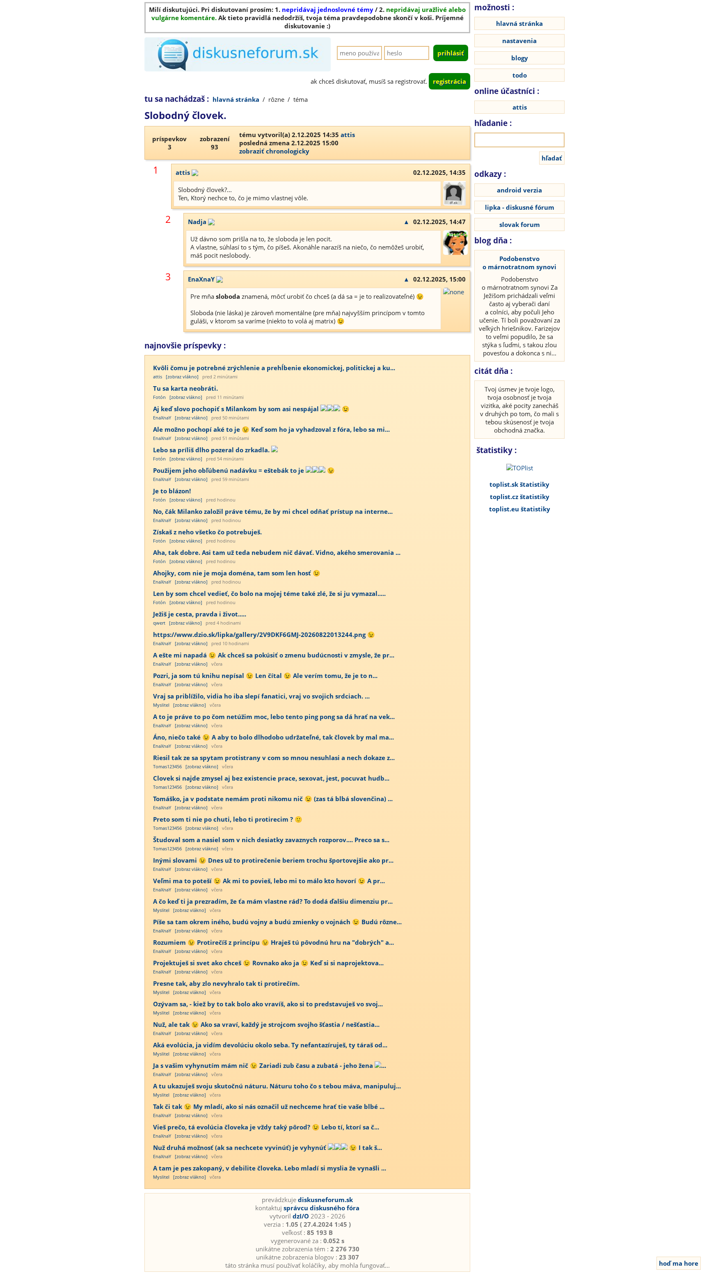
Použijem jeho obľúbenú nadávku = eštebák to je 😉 (244, 470)
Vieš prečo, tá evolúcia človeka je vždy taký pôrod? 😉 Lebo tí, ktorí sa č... (266, 1127)
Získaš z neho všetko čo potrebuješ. (207, 532)
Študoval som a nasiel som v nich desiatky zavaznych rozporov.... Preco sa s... (271, 840)
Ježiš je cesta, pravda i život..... (199, 614)
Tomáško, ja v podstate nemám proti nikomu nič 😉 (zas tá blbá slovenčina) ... (273, 799)
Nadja (197, 222)
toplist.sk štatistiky (519, 484)
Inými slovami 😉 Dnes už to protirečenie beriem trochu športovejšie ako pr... (273, 860)
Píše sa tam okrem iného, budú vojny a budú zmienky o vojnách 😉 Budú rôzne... (277, 922)
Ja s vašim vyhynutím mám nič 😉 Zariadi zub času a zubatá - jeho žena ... (269, 1065)
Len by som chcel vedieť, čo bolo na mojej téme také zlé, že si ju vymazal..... (269, 593)
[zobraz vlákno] (182, 376)
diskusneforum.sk (325, 1200)
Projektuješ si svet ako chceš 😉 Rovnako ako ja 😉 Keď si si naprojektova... (268, 963)
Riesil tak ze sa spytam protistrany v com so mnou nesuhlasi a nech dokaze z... (274, 758)
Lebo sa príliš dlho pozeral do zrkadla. (212, 450)
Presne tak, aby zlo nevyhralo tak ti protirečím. (226, 983)
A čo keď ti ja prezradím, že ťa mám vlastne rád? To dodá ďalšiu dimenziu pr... (273, 901)
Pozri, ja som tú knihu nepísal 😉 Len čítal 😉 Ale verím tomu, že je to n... (265, 675)
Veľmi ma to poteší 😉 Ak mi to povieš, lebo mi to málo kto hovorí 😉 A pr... (269, 881)
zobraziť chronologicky (274, 151)
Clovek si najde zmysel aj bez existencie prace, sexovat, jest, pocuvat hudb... (271, 778)
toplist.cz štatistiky (519, 496)
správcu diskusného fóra (321, 1208)
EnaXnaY (201, 279)
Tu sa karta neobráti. (185, 388)
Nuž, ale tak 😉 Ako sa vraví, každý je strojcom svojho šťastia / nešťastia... (266, 1024)
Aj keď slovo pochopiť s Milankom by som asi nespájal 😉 (251, 409)
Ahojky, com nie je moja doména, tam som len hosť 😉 (236, 573)
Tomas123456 (167, 766)
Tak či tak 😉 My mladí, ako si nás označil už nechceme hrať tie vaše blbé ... (268, 1106)
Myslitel (161, 705)
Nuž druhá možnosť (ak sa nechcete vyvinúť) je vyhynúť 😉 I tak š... (267, 1147)
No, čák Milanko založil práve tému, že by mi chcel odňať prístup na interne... (273, 511)
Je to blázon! (172, 491)
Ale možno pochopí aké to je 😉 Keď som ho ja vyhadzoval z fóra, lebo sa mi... (271, 429)
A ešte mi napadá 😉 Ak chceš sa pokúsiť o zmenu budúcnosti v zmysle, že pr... (273, 655)
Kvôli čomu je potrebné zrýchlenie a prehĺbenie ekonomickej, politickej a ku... (274, 368)
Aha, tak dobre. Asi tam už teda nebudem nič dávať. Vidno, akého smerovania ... (276, 552)
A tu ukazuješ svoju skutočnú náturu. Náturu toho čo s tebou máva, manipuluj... (277, 1086)
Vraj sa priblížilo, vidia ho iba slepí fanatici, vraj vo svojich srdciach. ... (261, 696)
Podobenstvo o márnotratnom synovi (519, 262)
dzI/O (301, 1216)
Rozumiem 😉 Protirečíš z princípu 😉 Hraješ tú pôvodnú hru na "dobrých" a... (273, 942)
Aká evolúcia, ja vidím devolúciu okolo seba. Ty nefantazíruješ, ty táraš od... (270, 1045)
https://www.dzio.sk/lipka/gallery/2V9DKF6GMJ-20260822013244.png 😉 (264, 634)
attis (348, 135)
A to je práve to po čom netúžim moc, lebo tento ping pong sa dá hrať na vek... (274, 716)
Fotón (159, 397)
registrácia (449, 81)
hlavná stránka (236, 99)
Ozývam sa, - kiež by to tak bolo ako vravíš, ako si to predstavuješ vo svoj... (268, 1004)
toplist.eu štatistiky (519, 509)
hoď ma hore (678, 1263)
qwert (159, 623)
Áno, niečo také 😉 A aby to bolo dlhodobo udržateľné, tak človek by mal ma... (273, 737)
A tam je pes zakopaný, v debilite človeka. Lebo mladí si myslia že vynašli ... (269, 1168)
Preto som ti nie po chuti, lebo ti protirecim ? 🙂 (227, 819)
